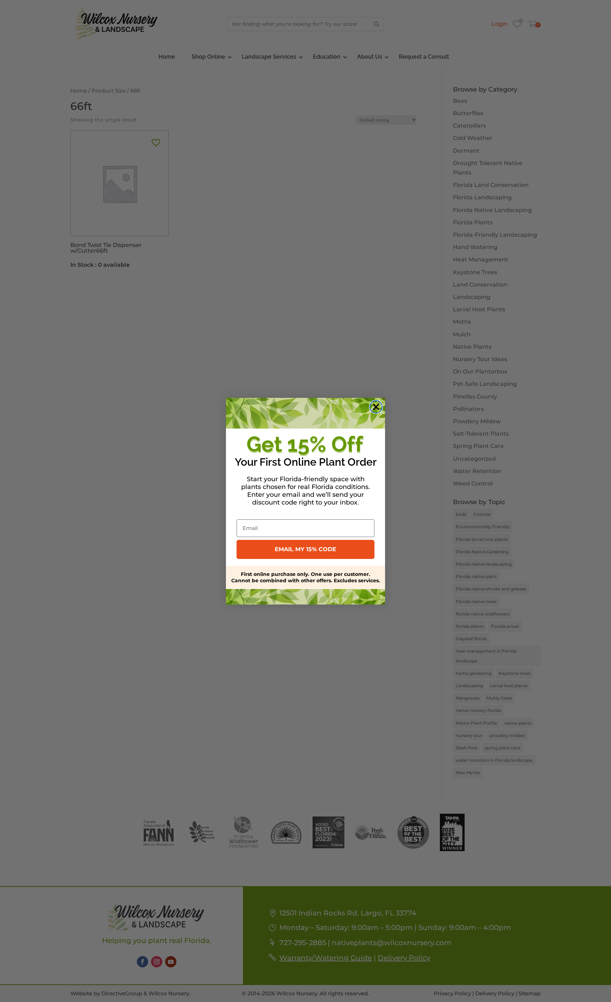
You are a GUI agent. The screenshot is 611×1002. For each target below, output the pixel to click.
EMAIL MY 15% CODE (305, 549)
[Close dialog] (376, 407)
